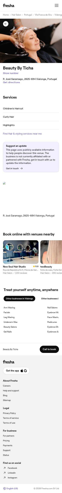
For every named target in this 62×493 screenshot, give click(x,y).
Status (6, 455)
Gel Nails (8, 331)
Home (6, 15)
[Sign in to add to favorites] (35, 243)
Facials (7, 312)
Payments (7, 445)
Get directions (11, 82)
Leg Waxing (9, 317)
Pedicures (52, 322)
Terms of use (9, 423)
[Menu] (56, 5)
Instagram (12, 477)
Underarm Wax (10, 322)
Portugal (28, 15)
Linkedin (12, 473)
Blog (5, 395)
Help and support (11, 390)
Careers (7, 386)
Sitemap (7, 400)
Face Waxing (53, 317)
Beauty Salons (10, 327)
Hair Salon (16, 15)
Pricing (6, 440)
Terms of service (11, 418)
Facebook (12, 468)
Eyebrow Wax (53, 312)
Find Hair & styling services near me (22, 133)
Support (6, 450)
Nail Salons (52, 307)
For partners (8, 436)
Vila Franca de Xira (43, 15)
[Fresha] (8, 5)
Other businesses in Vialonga (19, 298)
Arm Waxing (9, 307)
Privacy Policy (9, 413)
